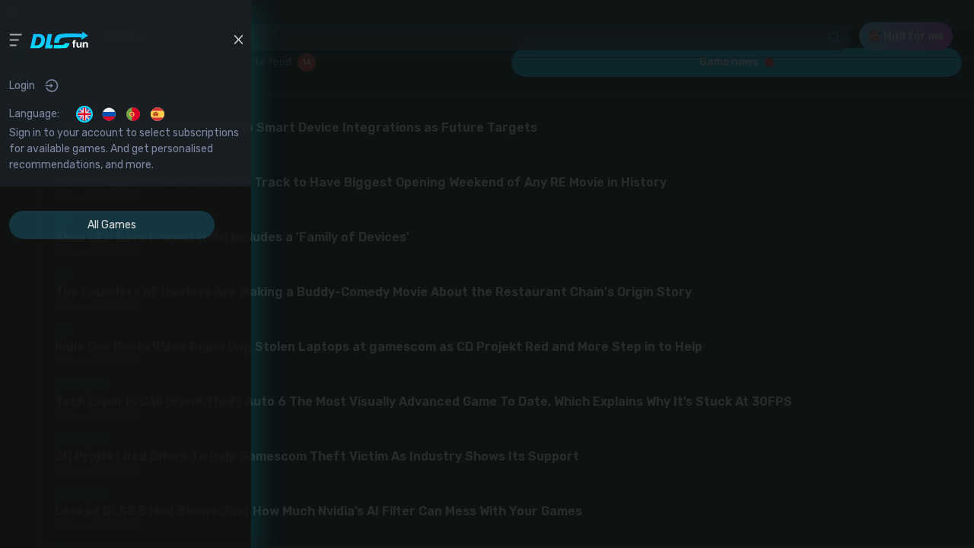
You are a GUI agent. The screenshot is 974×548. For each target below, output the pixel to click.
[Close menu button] (238, 39)
